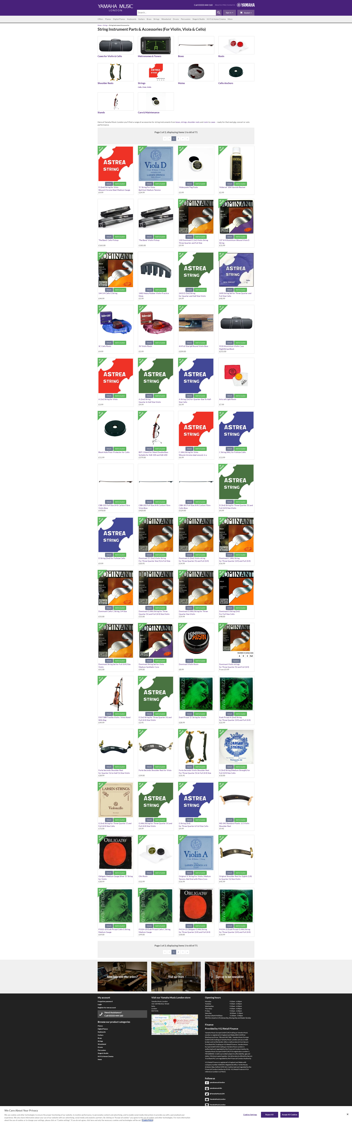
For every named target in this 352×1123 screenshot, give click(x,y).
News (100, 1059)
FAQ (224, 5)
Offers (100, 19)
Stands (101, 112)
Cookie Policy (147, 1120)
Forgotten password (105, 1001)
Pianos (108, 19)
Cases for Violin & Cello (110, 56)
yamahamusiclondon (217, 1082)
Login (100, 1004)
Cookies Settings (250, 1115)
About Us (218, 5)
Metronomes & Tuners (149, 56)
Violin (149, 87)
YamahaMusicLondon (218, 1099)
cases (213, 122)
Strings (156, 19)
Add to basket (120, 184)
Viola (144, 87)
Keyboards (131, 19)
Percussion (185, 19)
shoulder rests (194, 122)
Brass (149, 19)
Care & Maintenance (148, 112)
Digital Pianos (119, 19)
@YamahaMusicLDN (217, 1094)
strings (184, 122)
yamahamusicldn (216, 1088)
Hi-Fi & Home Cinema (216, 19)
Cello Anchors (225, 83)
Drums (176, 19)
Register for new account (107, 1008)
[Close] (348, 1114)
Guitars (141, 19)
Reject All (269, 1115)
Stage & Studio (199, 19)
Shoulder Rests (105, 83)
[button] (229, 13)
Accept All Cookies (289, 1115)
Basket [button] (247, 13)
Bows (181, 56)
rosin (206, 122)
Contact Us (231, 5)
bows (178, 122)
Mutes (181, 83)
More (230, 19)
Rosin (221, 56)
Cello (140, 87)
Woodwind (166, 19)
